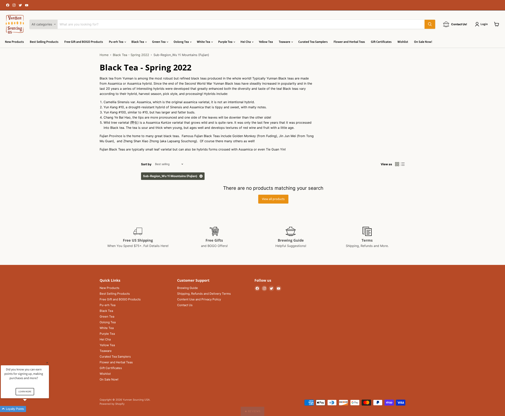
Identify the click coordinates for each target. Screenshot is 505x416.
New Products (14, 42)
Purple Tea (225, 42)
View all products (273, 199)
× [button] (47, 363)
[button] (252, 411)
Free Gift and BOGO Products (83, 42)
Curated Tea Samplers (313, 42)
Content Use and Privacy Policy (199, 299)
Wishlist (402, 42)
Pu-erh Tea (116, 42)
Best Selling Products (44, 42)
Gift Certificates (381, 42)
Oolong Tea (181, 42)
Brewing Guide (187, 288)
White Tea (204, 42)
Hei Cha (245, 42)
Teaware (285, 42)
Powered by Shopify (112, 403)
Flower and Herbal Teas (349, 42)
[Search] (430, 24)
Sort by (146, 164)
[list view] (402, 164)
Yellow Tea (266, 42)
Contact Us (185, 305)
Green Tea (159, 42)
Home (104, 55)
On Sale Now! (423, 42)
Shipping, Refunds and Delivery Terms (204, 293)
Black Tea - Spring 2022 (131, 55)
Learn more (24, 391)
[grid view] (397, 164)
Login (484, 24)
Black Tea (138, 42)
